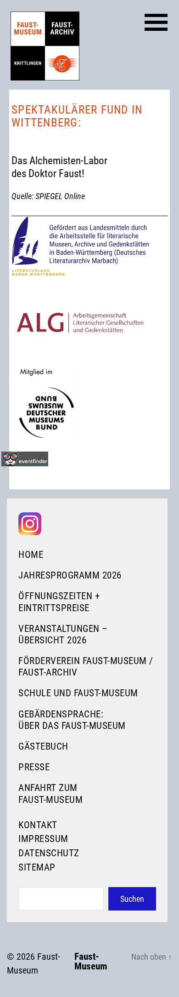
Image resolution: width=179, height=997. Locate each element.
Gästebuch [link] (43, 746)
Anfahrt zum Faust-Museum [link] (50, 793)
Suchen (132, 899)
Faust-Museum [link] (90, 961)
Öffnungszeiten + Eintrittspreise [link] (59, 601)
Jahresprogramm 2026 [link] (70, 575)
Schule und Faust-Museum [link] (78, 693)
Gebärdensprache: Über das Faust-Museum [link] (72, 720)
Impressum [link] (43, 838)
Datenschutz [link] (48, 853)
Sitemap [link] (37, 867)
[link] (45, 45)
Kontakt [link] (37, 825)
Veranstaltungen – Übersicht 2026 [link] (63, 634)
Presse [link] (34, 767)
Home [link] (30, 554)
